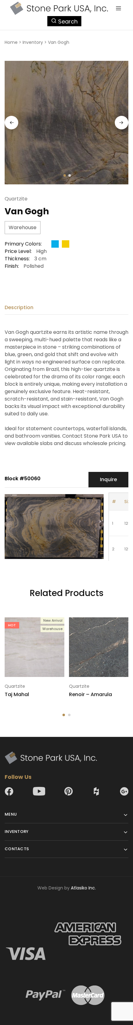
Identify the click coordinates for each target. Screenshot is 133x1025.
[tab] (20, 307)
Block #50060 (23, 478)
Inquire (108, 479)
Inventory (33, 42)
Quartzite (16, 198)
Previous (11, 122)
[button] (63, 715)
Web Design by (66, 888)
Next (121, 122)
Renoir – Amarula (90, 694)
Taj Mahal (17, 694)
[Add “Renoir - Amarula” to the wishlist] (124, 634)
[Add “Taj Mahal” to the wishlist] (60, 634)
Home (11, 42)
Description (19, 307)
